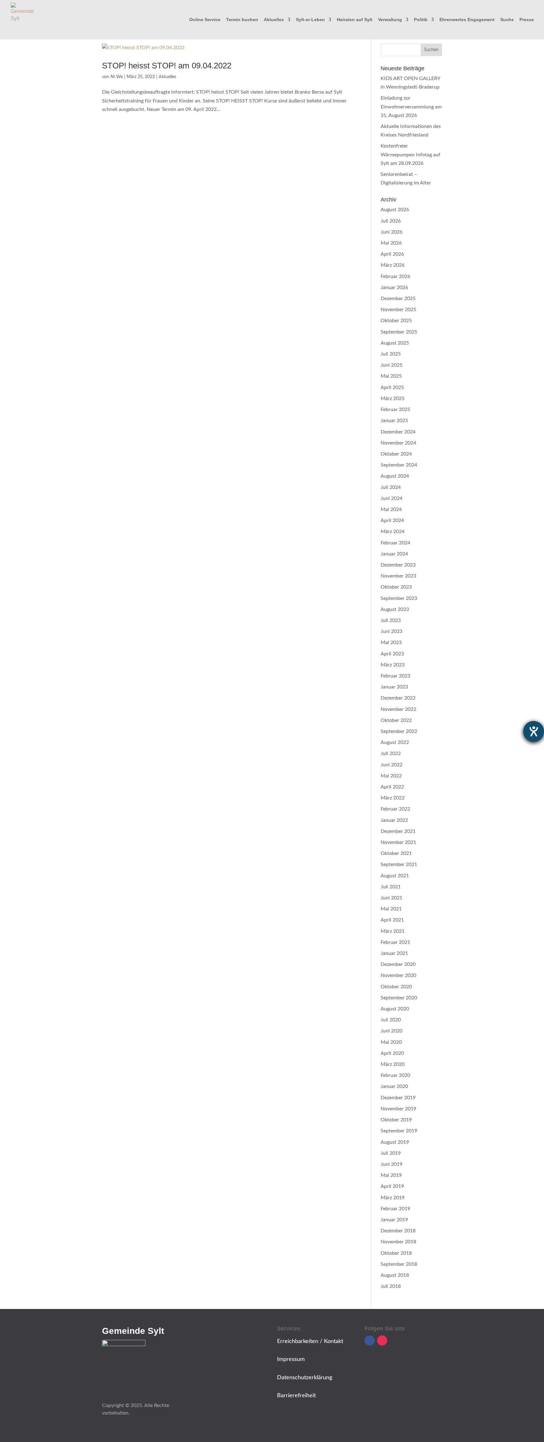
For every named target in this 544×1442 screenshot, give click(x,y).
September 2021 (399, 864)
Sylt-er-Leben (310, 19)
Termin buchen (242, 19)
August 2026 (395, 209)
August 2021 (395, 875)
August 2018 (395, 1275)
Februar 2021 (395, 942)
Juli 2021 (391, 886)
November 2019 (398, 1108)
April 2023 (392, 653)
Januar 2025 (394, 420)
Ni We (116, 77)
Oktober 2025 (396, 320)
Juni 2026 (391, 232)
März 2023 (393, 664)
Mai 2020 (391, 1042)
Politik (421, 19)
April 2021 (392, 919)
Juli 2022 (391, 753)
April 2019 (392, 1186)
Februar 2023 (395, 675)
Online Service (204, 19)
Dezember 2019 (398, 1097)
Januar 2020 (394, 1086)
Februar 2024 (395, 542)
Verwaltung (390, 19)
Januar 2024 (394, 553)
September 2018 (399, 1264)
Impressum (291, 1359)
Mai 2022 (391, 775)
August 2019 (395, 1142)
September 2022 (399, 731)
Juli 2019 (391, 1153)
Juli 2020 (391, 1019)
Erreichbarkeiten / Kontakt (310, 1341)
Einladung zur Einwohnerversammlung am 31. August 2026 (411, 107)
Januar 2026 (394, 287)
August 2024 (395, 476)
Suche (507, 19)
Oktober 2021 (396, 853)
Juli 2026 (391, 221)
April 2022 (392, 786)
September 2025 (399, 331)
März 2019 (393, 1197)
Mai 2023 (391, 642)
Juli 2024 (391, 487)
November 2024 (398, 442)
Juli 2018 (391, 1286)
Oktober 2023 (396, 587)
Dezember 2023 (398, 564)
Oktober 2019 (396, 1119)
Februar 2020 (395, 1075)
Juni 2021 (391, 897)
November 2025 (398, 309)
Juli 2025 (391, 354)
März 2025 (393, 398)
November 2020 (398, 975)
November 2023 (398, 576)
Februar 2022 (395, 808)
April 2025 (392, 387)
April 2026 (392, 254)
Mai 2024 (391, 509)
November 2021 (398, 842)
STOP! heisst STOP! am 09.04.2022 (166, 65)
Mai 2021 (391, 908)
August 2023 (395, 609)
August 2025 (395, 343)
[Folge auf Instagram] (382, 1340)
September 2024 (399, 465)
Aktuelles (274, 19)
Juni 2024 (391, 498)
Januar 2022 (394, 820)
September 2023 (399, 598)
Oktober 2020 (396, 986)
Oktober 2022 (396, 720)
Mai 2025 (391, 376)
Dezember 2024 (398, 431)
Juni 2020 (391, 1030)
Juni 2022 (391, 764)
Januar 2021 (394, 953)
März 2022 (393, 797)
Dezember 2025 (398, 298)
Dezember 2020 (398, 964)
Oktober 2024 (396, 453)
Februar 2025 (395, 409)
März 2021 (393, 931)
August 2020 (395, 1008)
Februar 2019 (395, 1208)
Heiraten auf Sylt (354, 19)
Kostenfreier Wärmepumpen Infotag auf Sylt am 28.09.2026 (410, 154)
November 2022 (398, 709)
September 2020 (399, 997)
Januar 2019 (394, 1219)
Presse (526, 19)
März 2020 (393, 1064)
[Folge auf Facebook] (370, 1340)
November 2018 (398, 1241)
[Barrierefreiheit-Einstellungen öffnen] (533, 731)
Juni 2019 (391, 1164)
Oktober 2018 (396, 1253)
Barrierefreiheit (296, 1395)
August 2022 (395, 742)
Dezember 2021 (398, 831)
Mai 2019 (391, 1175)
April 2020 (392, 1053)
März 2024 (393, 531)
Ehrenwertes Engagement (467, 19)
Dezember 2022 (398, 698)
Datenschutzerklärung (304, 1378)
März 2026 (393, 265)
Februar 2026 (395, 276)
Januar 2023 (394, 686)
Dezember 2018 (398, 1230)
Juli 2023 (391, 620)
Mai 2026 (391, 243)
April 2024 (392, 520)
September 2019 (399, 1130)
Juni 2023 (391, 631)
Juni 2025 (391, 365)
